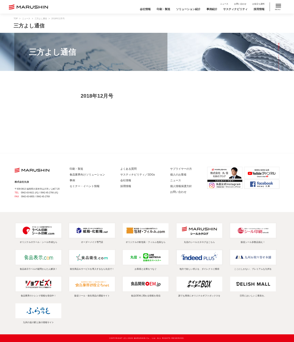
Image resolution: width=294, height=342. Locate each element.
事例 (72, 180)
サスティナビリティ (235, 9)
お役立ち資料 (258, 4)
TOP (16, 18)
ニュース (224, 4)
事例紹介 (212, 9)
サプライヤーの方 (181, 168)
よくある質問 (128, 168)
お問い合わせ (240, 4)
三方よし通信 (41, 18)
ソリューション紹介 (188, 9)
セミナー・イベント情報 (85, 186)
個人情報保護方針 (181, 186)
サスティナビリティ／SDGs (137, 174)
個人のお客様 (178, 174)
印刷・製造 (163, 9)
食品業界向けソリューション (87, 174)
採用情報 (259, 9)
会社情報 (145, 9)
